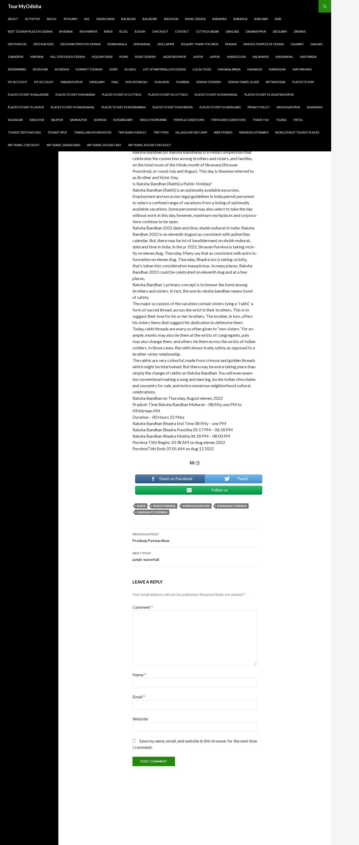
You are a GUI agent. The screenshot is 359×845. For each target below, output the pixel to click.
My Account (17, 82)
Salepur (57, 119)
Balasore (149, 19)
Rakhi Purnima (164, 506)
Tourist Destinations (24, 132)
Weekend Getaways (253, 132)
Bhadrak (66, 31)
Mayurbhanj (302, 69)
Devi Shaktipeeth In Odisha (80, 44)
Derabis (300, 31)
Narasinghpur (71, 82)
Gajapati (297, 44)
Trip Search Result (132, 132)
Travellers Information (92, 132)
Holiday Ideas (102, 56)
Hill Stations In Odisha (67, 56)
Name (139, 674)
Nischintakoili (136, 82)
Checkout (160, 31)
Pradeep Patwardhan (151, 537)
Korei (113, 69)
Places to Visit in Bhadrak (75, 94)
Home (123, 56)
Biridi (108, 31)
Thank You (261, 119)
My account (44, 82)
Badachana (105, 19)
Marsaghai (277, 69)
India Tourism (145, 56)
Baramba (219, 19)
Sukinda (100, 119)
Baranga (240, 19)
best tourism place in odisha (30, 31)
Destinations (43, 44)
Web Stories (223, 132)
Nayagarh (97, 82)
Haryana (36, 56)
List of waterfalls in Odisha (164, 69)
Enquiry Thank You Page (199, 44)
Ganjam (316, 44)
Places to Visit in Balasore (28, 94)
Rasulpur (37, 119)
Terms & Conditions (188, 119)
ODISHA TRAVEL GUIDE (243, 82)
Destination (17, 44)
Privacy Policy (259, 107)
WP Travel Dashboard (63, 145)
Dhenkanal (142, 44)
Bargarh (261, 19)
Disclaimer (165, 44)
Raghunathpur (288, 107)
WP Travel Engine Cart (104, 145)
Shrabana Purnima (232, 506)
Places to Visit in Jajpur (26, 107)
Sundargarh (123, 119)
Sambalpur (78, 119)
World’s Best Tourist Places (297, 132)
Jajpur (198, 56)
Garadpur (15, 56)
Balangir (128, 19)
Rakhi (141, 506)
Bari (278, 19)
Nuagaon (162, 82)
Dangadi (232, 31)
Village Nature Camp (191, 132)
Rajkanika (314, 107)
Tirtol (298, 119)
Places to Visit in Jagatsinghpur (269, 94)
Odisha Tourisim (208, 82)
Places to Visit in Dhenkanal (216, 94)
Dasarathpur (256, 31)
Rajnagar (15, 119)
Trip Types (160, 132)
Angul (52, 19)
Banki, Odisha (195, 19)
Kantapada (308, 56)
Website (140, 718)
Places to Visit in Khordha (172, 107)
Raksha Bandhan (196, 506)
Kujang (130, 69)
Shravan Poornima (152, 512)
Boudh (140, 31)
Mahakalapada (229, 69)
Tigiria (281, 119)
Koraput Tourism (89, 69)
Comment (142, 607)
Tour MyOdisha (24, 6)
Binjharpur (88, 31)
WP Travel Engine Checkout (149, 145)
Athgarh (70, 19)
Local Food (202, 69)
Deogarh (280, 31)
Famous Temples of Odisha (263, 44)
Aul (87, 19)
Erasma (231, 44)
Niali (115, 82)
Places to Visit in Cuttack (121, 94)
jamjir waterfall (145, 556)
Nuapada (182, 82)
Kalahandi (261, 56)
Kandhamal (284, 56)
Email (138, 696)
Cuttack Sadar (207, 31)
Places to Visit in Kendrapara (123, 107)
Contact (182, 31)
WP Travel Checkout (24, 145)
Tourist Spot (57, 132)
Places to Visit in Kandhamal (73, 107)
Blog (123, 31)
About (13, 19)
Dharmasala (117, 44)
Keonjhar (40, 69)
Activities (32, 19)
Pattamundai (275, 82)
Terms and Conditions (228, 119)
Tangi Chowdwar (153, 119)
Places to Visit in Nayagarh (220, 107)
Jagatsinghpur (174, 56)
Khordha (62, 69)
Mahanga (254, 69)
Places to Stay (303, 82)
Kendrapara (17, 69)
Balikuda (171, 19)
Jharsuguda (236, 56)
